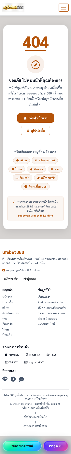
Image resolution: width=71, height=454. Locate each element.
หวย (57, 169)
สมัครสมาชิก (48, 177)
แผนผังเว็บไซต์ (46, 324)
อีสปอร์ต (24, 177)
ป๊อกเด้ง (38, 169)
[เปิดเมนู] (64, 8)
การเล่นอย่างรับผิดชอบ (51, 313)
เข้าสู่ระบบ (29, 278)
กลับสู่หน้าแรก (38, 118)
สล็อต (23, 160)
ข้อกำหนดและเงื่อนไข (50, 302)
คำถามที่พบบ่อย (37, 186)
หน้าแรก (7, 297)
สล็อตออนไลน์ (47, 160)
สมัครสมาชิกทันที (22, 446)
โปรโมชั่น (7, 302)
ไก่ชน (19, 169)
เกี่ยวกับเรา (44, 297)
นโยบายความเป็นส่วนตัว (52, 307)
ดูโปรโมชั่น (38, 131)
